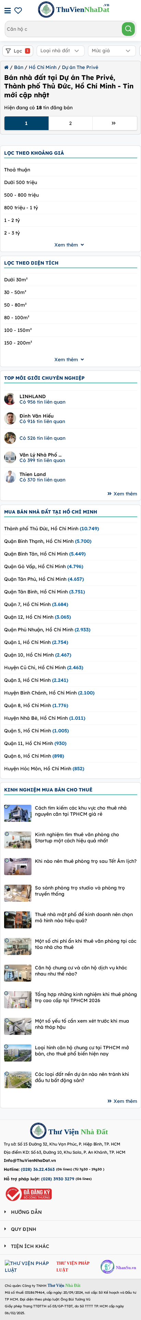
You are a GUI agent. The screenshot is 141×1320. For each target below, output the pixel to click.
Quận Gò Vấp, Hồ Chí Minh (43, 566)
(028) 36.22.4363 (38, 1169)
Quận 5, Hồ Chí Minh (36, 731)
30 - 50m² (15, 292)
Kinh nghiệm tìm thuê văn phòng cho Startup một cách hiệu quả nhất (77, 837)
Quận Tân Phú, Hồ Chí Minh (44, 579)
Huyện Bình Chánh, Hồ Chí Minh (49, 693)
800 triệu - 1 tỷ (21, 208)
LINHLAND (33, 396)
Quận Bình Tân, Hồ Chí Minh (45, 554)
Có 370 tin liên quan (42, 480)
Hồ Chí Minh (42, 67)
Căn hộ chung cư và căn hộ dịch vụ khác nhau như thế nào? (81, 971)
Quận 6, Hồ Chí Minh (34, 756)
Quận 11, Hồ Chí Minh (35, 743)
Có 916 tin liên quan (42, 421)
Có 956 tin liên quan (42, 402)
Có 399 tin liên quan (42, 460)
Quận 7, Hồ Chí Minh (36, 604)
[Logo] (38, 1132)
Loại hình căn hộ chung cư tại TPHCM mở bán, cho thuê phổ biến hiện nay (82, 1050)
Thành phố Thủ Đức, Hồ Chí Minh (51, 528)
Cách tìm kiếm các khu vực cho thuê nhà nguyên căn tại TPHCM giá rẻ (81, 811)
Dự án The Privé (80, 67)
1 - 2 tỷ (12, 220)
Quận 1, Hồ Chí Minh (36, 642)
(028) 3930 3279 (57, 1178)
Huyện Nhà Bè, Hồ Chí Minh (44, 718)
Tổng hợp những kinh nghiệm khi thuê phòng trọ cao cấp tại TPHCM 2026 (86, 997)
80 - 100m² (16, 317)
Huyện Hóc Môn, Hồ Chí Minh (44, 769)
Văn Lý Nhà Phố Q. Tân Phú (41, 455)
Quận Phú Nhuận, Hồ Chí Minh (47, 630)
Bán (18, 67)
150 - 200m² (18, 343)
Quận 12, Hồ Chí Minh (37, 617)
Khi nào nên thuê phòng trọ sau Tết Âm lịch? (86, 861)
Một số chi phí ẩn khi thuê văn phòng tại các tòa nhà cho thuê (85, 944)
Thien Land (33, 474)
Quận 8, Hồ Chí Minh (36, 705)
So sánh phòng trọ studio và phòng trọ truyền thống (80, 891)
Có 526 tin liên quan (42, 438)
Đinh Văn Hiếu (37, 416)
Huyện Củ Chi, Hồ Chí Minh (43, 667)
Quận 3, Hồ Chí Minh (36, 680)
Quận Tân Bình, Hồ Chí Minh (44, 592)
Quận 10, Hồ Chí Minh (37, 655)
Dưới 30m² (16, 280)
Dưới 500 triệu (20, 182)
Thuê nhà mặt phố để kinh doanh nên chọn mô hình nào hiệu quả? (84, 917)
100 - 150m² (18, 330)
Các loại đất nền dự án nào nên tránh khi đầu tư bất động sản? (82, 1077)
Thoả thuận (17, 170)
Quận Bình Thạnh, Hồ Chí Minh (47, 541)
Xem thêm (125, 494)
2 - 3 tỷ (12, 233)
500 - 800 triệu (21, 195)
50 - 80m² (15, 305)
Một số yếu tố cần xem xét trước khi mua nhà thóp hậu (82, 1024)
